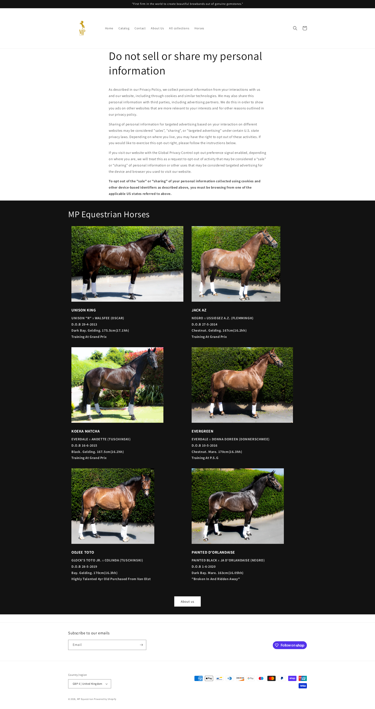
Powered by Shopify (105, 699)
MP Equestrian (85, 699)
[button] (295, 28)
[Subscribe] (141, 645)
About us (187, 601)
